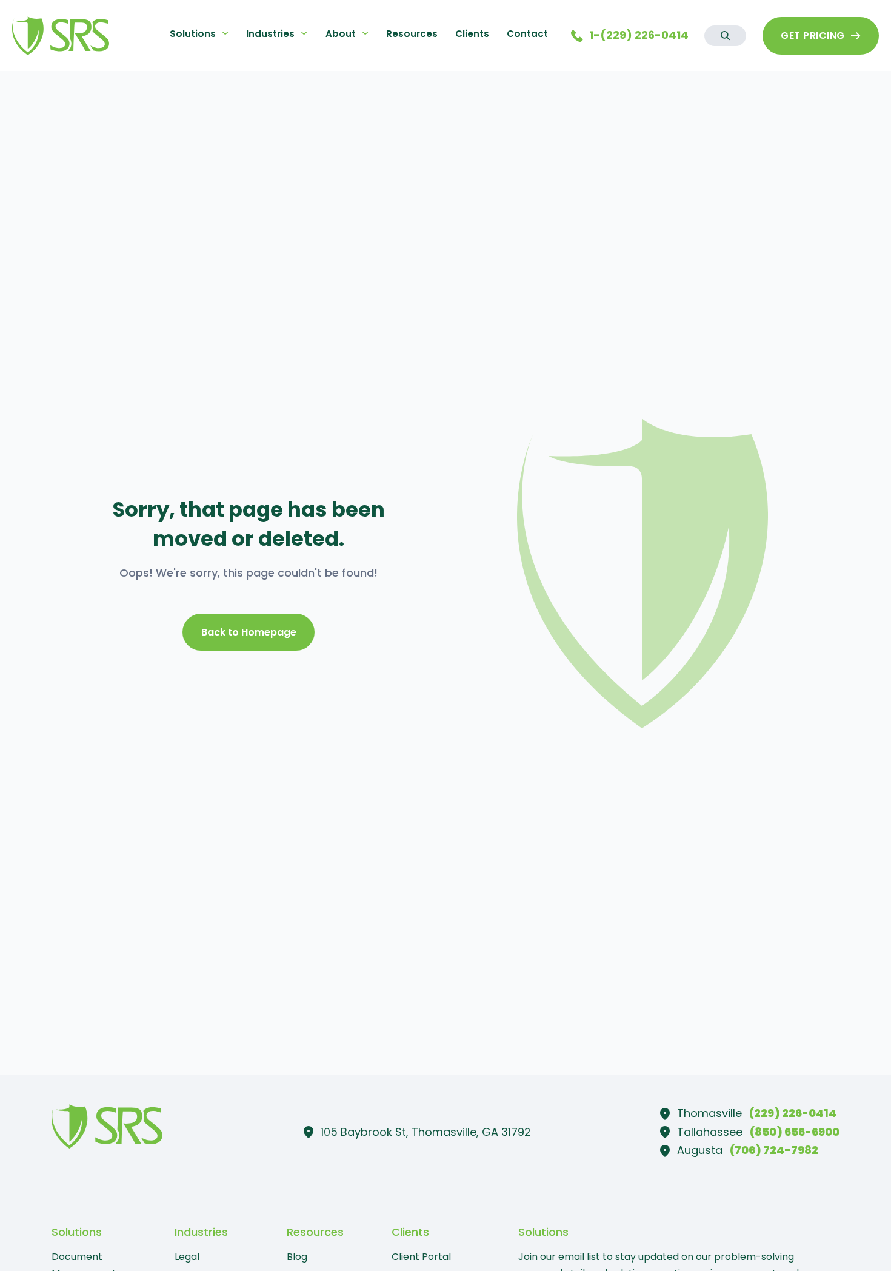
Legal (187, 1257)
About (340, 33)
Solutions (193, 33)
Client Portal (421, 1257)
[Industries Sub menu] (304, 33)
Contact (527, 33)
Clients (472, 33)
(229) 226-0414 (792, 1113)
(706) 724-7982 (774, 1150)
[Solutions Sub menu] (225, 33)
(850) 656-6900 (794, 1131)
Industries (270, 33)
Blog (297, 1257)
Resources (412, 33)
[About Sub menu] (365, 33)
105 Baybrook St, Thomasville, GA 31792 (426, 1131)
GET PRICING (813, 35)
